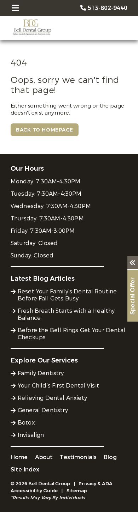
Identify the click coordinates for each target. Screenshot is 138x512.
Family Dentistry (41, 373)
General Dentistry (43, 410)
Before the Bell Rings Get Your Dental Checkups (71, 334)
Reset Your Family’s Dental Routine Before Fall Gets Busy (67, 295)
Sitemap (77, 491)
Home (19, 457)
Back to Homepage (44, 130)
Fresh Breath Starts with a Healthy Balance (66, 314)
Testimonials (78, 457)
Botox (26, 422)
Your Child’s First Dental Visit (58, 385)
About (44, 457)
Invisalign (31, 435)
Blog (110, 457)
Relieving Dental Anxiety (52, 398)
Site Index (25, 469)
